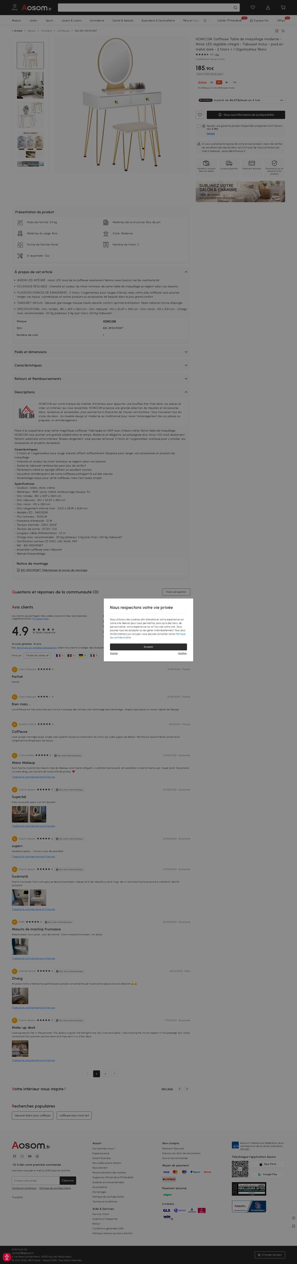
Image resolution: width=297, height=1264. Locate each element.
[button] (7, 1257)
